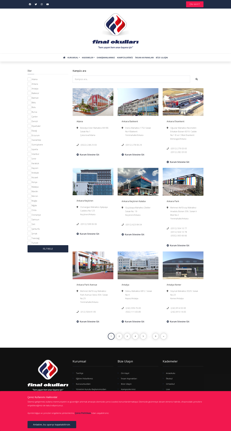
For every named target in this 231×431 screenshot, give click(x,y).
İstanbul (35, 154)
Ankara (35, 84)
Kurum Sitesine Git (89, 154)
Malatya (35, 186)
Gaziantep (36, 140)
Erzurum (36, 135)
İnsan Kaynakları (129, 378)
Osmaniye (36, 214)
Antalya (35, 88)
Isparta (35, 149)
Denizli (35, 121)
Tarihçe (79, 373)
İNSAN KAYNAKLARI (144, 57)
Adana (34, 79)
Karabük (35, 163)
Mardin (35, 191)
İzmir (34, 158)
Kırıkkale (35, 172)
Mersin (35, 196)
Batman (35, 97)
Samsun (35, 219)
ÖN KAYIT (195, 4)
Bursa (34, 112)
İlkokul (169, 378)
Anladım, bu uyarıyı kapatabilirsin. (52, 424)
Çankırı (35, 116)
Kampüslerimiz (128, 389)
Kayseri (35, 168)
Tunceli (35, 242)
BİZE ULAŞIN (162, 57)
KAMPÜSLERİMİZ (125, 57)
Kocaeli (35, 177)
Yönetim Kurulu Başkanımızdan (91, 389)
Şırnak (34, 233)
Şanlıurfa (36, 228)
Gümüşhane (37, 144)
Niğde (34, 205)
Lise (168, 389)
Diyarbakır (36, 126)
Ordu (34, 210)
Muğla (34, 200)
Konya (34, 182)
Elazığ (34, 130)
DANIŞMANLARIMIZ (106, 57)
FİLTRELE (48, 248)
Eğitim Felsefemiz (84, 378)
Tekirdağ (35, 238)
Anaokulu (170, 373)
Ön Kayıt (125, 373)
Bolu (34, 107)
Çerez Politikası (83, 413)
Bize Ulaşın (126, 384)
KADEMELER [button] (87, 57)
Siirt (33, 224)
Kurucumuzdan (83, 384)
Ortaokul (170, 384)
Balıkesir (35, 93)
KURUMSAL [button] (73, 57)
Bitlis (34, 102)
